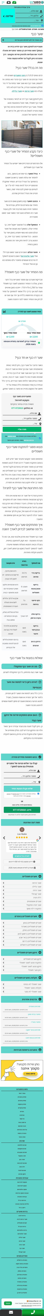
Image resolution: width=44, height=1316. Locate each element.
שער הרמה (29, 91)
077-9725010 (17, 408)
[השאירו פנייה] (9, 2)
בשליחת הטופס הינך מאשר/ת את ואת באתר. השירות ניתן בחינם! (21, 795)
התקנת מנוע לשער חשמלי (30, 962)
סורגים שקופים (22, 1149)
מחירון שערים (22, 1108)
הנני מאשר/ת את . (26, 26)
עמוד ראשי (22, 1093)
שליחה (9, 16)
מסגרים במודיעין (22, 1275)
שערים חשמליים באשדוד (31, 926)
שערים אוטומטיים (34, 901)
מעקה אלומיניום (22, 1189)
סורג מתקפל (22, 1156)
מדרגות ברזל (22, 1200)
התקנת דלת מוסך (33, 908)
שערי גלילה (17, 91)
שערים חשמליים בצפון (32, 922)
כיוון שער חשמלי (34, 970)
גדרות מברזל (22, 1226)
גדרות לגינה (22, 1216)
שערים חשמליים (22, 1223)
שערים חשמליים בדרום (31, 941)
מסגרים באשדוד (22, 1282)
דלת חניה (37, 897)
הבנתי (8, 1303)
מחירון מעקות (22, 1104)
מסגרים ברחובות (22, 1289)
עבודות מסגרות (22, 1197)
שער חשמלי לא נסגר (32, 991)
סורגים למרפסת (22, 1163)
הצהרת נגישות (22, 1133)
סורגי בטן (22, 1159)
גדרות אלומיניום (22, 1230)
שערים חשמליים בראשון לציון (29, 933)
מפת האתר (22, 1137)
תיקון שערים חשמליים (32, 959)
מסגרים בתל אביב (22, 1267)
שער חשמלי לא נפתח (32, 984)
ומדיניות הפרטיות (17, 26)
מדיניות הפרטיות (29, 440)
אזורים (22, 1111)
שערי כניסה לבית (22, 1219)
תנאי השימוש (26, 26)
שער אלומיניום (27, 256)
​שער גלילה (36, 886)
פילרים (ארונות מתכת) (22, 1204)
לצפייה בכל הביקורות (22, 856)
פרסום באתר (22, 1122)
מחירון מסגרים (22, 1097)
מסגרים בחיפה (22, 1278)
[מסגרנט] (36, 2)
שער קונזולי (36, 893)
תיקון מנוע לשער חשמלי (31, 966)
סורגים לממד (22, 1170)
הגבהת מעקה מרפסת (22, 1193)
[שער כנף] (22, 134)
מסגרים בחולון (22, 1271)
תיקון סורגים (22, 1174)
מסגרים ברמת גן (22, 1293)
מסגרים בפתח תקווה (22, 1264)
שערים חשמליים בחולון (32, 930)
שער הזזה (37, 890)
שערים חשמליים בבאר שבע (30, 937)
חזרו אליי (22, 429)
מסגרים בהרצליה (22, 1285)
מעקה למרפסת (22, 1186)
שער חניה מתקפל (34, 905)
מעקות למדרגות (22, 1182)
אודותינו (22, 1115)
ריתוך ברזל (22, 1208)
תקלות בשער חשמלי (32, 987)
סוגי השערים (19, 75)
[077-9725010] (14, 2)
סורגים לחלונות (22, 1145)
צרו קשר (22, 1119)
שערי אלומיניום (22, 1234)
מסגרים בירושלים (22, 1260)
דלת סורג (22, 1167)
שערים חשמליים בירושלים (30, 944)
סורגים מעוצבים (22, 1152)
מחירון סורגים (22, 1101)
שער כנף (22, 1248)
